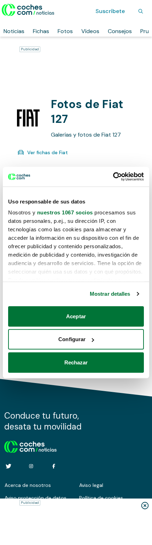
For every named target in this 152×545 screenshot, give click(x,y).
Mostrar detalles (110, 294)
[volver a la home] (30, 446)
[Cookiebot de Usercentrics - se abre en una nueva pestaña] (113, 176)
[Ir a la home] (28, 10)
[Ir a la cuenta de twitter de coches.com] (8, 466)
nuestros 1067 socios (65, 212)
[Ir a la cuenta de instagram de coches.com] (31, 466)
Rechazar (76, 362)
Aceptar (76, 316)
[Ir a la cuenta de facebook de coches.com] (54, 466)
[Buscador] (141, 11)
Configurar (72, 339)
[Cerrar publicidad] (145, 506)
